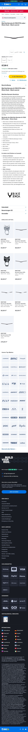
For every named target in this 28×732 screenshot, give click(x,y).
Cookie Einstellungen (6, 518)
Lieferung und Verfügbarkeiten (8, 547)
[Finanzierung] (22, 583)
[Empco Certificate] (6, 619)
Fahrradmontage (5, 555)
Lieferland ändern (19, 669)
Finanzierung (4, 551)
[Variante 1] (4, 60)
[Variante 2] (9, 60)
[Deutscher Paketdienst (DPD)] (14, 601)
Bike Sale (7, 11)
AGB (3, 512)
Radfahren (7, 14)
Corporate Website (6, 503)
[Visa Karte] (22, 569)
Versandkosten (5, 536)
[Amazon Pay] (6, 583)
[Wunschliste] (19, 4)
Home (3, 14)
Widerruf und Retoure (6, 532)
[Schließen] (25, 17)
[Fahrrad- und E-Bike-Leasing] (6, 590)
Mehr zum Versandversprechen (17, 704)
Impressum (4, 501)
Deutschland (4, 73)
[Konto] (22, 4)
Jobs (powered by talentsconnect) (9, 505)
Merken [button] (13, 80)
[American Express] (6, 576)
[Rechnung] (6, 569)
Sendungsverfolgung (6, 540)
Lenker (22, 14)
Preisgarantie (4, 549)
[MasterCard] (14, 569)
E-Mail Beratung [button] (22, 80)
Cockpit (17, 14)
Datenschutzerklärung (6, 516)
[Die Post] (22, 601)
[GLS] (6, 608)
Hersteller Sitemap (6, 545)
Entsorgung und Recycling (7, 521)
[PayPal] (14, 576)
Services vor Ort (5, 508)
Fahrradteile (12, 14)
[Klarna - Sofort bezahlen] (22, 576)
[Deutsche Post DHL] (6, 601)
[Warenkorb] (25, 4)
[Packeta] (22, 608)
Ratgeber (4, 558)
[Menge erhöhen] (6, 76)
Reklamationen (5, 534)
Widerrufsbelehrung (6, 514)
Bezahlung (4, 538)
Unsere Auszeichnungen (7, 510)
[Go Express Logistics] (14, 608)
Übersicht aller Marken (8, 449)
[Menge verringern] (3, 76)
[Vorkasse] (14, 583)
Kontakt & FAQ (5, 529)
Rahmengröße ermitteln (7, 542)
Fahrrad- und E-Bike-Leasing (8, 553)
